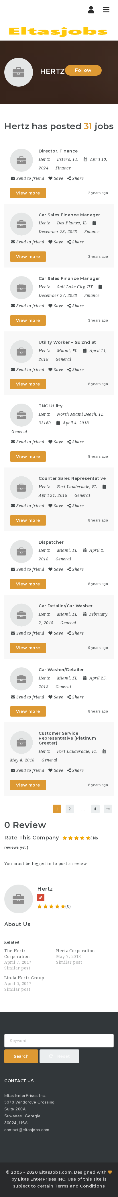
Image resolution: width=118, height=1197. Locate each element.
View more (28, 193)
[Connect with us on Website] (40, 897)
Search (21, 1056)
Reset (63, 1056)
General (63, 359)
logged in (42, 863)
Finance (63, 168)
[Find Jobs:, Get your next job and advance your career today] (59, 30)
